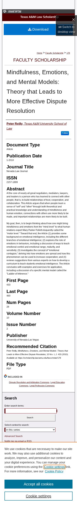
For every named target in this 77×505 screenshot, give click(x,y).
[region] (38, 473)
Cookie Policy (54, 471)
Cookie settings (54, 466)
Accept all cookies (38, 484)
